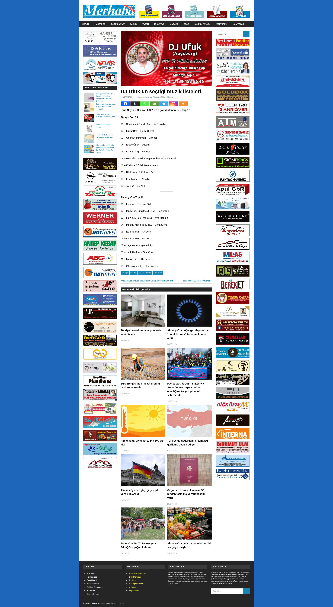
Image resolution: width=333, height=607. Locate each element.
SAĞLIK (133, 24)
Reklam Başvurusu (95, 587)
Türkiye (170, 97)
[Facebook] (125, 103)
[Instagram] (173, 103)
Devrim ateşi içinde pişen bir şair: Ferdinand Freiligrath (106, 106)
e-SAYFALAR (238, 24)
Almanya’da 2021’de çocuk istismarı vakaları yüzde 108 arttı (147, 281)
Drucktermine (135, 577)
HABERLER (100, 24)
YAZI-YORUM (221, 24)
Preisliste (133, 580)
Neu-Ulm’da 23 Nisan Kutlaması (197, 281)
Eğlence (148, 97)
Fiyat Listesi (92, 580)
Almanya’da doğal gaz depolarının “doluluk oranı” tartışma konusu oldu (188, 334)
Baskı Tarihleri (93, 584)
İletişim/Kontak (93, 594)
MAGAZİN (174, 24)
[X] (135, 103)
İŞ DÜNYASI (159, 24)
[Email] (154, 103)
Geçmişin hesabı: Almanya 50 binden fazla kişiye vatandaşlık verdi (186, 494)
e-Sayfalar (91, 590)
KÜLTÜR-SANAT (117, 24)
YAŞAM (145, 24)
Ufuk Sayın (158, 273)
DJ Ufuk (133, 273)
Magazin (156, 97)
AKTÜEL (85, 24)
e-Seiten (132, 587)
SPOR (186, 24)
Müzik (163, 97)
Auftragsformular (136, 584)
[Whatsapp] (144, 103)
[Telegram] (163, 103)
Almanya (140, 97)
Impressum (134, 590)
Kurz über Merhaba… (138, 573)
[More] (183, 103)
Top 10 (141, 273)
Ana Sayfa (91, 573)
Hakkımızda (92, 577)
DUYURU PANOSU (202, 24)
